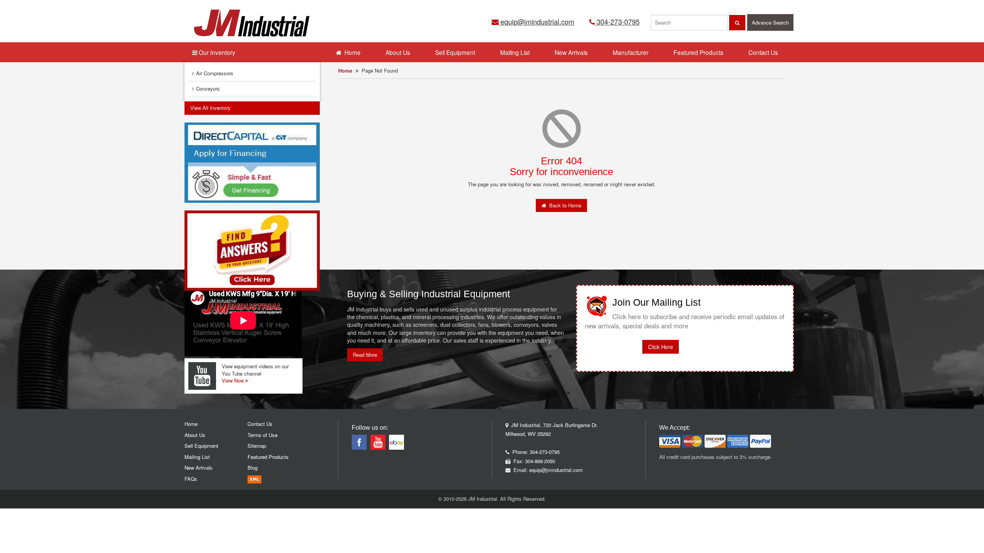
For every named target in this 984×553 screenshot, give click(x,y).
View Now (233, 380)
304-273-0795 (617, 21)
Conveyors (208, 88)
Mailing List (515, 52)
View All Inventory (210, 107)
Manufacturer (630, 52)
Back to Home (563, 205)
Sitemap (257, 445)
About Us (398, 52)
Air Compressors (214, 73)
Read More (365, 354)
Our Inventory (216, 52)
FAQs (190, 478)
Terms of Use (263, 435)
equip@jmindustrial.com (536, 21)
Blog (253, 467)
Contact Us (763, 52)
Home (345, 70)
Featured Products (698, 52)
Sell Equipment (455, 52)
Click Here (660, 347)
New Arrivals (571, 52)
